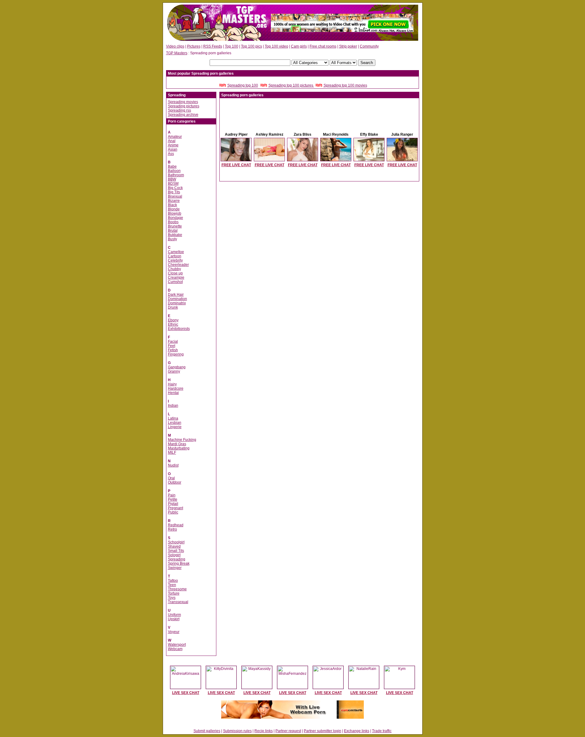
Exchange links (356, 731)
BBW (172, 179)
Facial (173, 341)
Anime (173, 145)
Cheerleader (178, 265)
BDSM (173, 183)
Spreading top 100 (242, 85)
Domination (177, 299)
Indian (173, 405)
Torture (173, 593)
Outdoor (174, 482)
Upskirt (173, 619)
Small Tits (176, 551)
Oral (171, 478)
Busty (172, 239)
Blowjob (174, 213)
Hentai (173, 393)
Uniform (174, 615)
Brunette (175, 226)
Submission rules (237, 731)
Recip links (263, 731)
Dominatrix (177, 303)
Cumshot (175, 282)
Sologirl (174, 555)
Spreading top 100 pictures (291, 85)
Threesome (177, 589)
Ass (171, 154)
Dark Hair (176, 294)
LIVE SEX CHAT (185, 693)
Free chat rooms (323, 46)
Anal (172, 141)
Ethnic (173, 324)
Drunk (173, 307)
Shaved (174, 546)
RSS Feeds (212, 46)
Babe (172, 166)
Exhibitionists (179, 329)
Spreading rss (179, 110)
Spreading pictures (183, 106)
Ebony (173, 320)
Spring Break (179, 563)
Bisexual (175, 196)
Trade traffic (382, 731)
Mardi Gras (177, 444)
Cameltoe (176, 252)
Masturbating (179, 448)
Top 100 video (276, 46)
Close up (175, 273)
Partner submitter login (322, 731)
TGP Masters (176, 53)
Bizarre (174, 201)
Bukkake (175, 235)
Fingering (176, 354)
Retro (172, 529)
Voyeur (173, 632)
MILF (172, 452)
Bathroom (176, 175)
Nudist (173, 465)
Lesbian (174, 422)
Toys (172, 598)
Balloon (174, 171)
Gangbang (177, 367)
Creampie (176, 277)
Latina (173, 418)
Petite (172, 499)
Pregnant (175, 508)
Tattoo (173, 580)
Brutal (173, 230)
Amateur (175, 136)
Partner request (288, 731)
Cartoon (174, 256)
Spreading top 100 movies (345, 85)
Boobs (173, 222)
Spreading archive (183, 115)
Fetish (173, 350)
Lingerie (175, 427)
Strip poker (348, 46)
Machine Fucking (182, 440)
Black (172, 205)
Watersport (177, 644)
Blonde (174, 209)
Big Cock (175, 188)
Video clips (175, 46)
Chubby (174, 269)
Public (173, 512)
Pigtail (173, 504)
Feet (171, 346)
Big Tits (174, 192)
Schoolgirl (176, 542)
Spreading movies (183, 102)
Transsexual (178, 602)
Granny (174, 371)
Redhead (175, 525)
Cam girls (299, 46)
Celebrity (175, 260)
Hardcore (175, 388)
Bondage (175, 218)
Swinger (175, 568)
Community (369, 46)
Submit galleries (206, 731)
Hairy (172, 384)
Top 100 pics (251, 46)
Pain (172, 495)
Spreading (176, 559)
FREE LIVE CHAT (236, 165)
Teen (172, 585)
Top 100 (231, 46)
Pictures (193, 46)
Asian (172, 149)
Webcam (175, 649)
